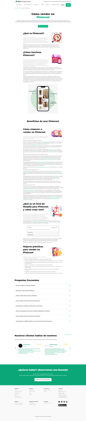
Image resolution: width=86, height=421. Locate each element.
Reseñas (45, 391)
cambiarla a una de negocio (35, 144)
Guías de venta (17, 8)
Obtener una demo (32, 404)
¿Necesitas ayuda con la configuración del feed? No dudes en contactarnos (57, 1)
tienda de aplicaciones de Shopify (42, 167)
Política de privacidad (18, 404)
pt (51, 403)
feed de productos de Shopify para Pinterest (43, 162)
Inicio (16, 390)
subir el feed (55, 176)
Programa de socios (55, 4)
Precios (42, 4)
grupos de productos (27, 187)
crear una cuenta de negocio (43, 141)
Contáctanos (60, 390)
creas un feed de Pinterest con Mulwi (53, 172)
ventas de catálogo (51, 197)
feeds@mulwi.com (61, 391)
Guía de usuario (32, 391)
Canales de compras (27, 4)
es (49, 403)
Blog (30, 393)
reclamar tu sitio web (52, 149)
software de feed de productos (50, 159)
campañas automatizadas (28, 191)
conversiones (58, 197)
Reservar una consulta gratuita (43, 379)
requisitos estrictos (27, 172)
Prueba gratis (31, 403)
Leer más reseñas (68, 334)
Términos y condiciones (19, 403)
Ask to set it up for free (43, 26)
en (44, 403)
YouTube (30, 394)
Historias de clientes (47, 390)
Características (17, 393)
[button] (16, 348)
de (47, 403)
